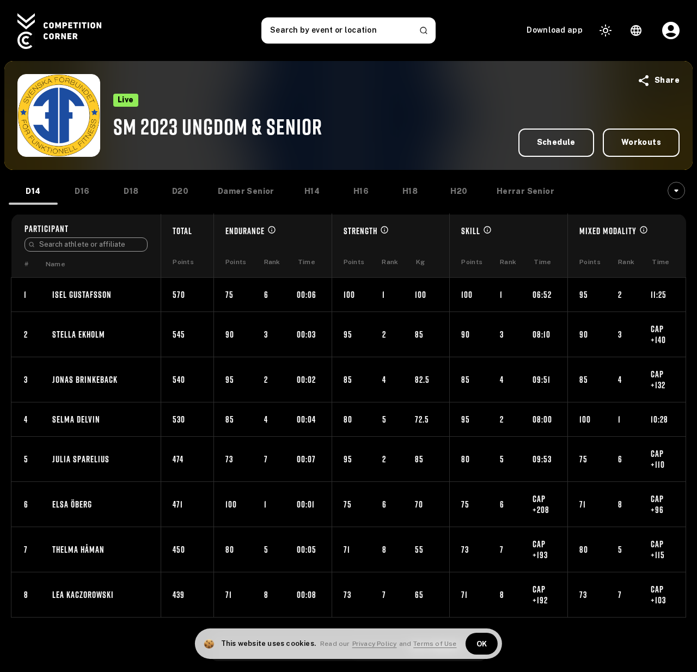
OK (481, 644)
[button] (599, 80)
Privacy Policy (374, 643)
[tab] (33, 192)
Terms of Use (434, 643)
